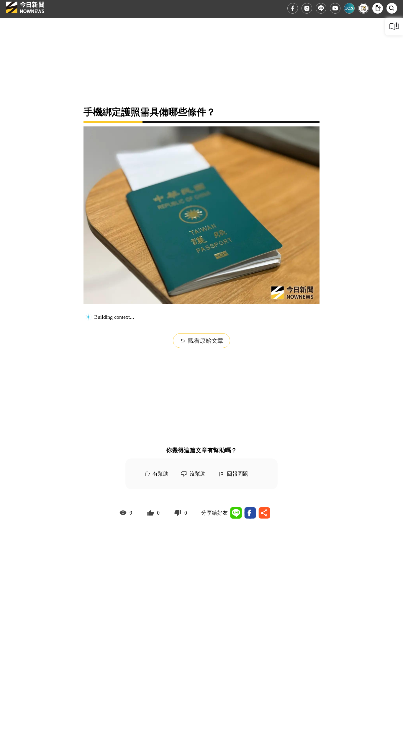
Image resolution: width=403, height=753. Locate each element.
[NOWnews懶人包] (363, 8)
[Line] (321, 8)
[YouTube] (335, 8)
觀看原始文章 (205, 340)
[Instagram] (307, 8)
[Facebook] (292, 8)
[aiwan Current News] (349, 8)
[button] (377, 8)
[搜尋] (391, 8)
